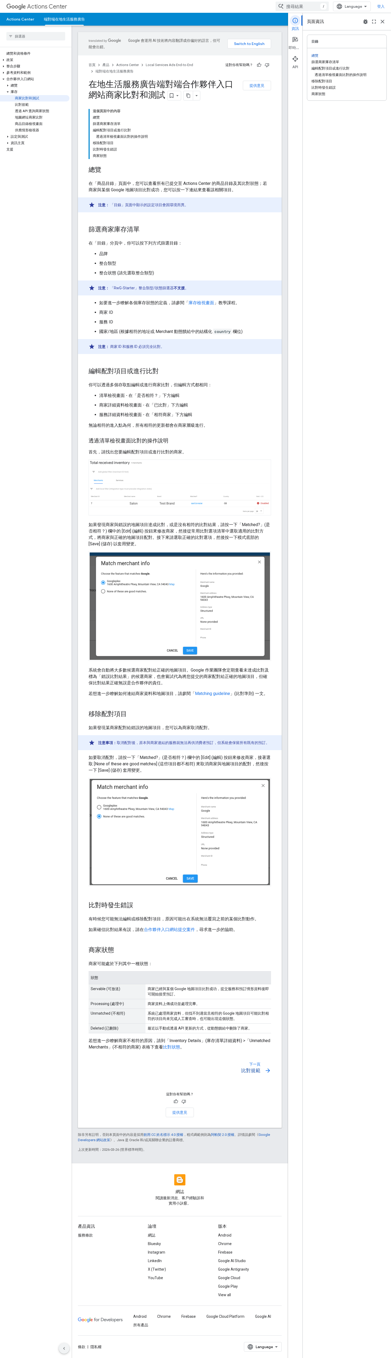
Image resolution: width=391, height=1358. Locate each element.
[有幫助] (259, 65)
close (382, 21)
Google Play (228, 1286)
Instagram (156, 1252)
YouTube (155, 1278)
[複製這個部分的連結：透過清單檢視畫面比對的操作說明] (173, 441)
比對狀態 (171, 1047)
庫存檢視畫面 (201, 302)
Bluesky (154, 1244)
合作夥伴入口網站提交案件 (169, 929)
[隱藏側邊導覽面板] (64, 1348)
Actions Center (47, 6)
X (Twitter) (157, 1269)
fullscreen (374, 21)
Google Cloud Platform (225, 1316)
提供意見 (256, 85)
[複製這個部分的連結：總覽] (106, 170)
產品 (105, 65)
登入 (381, 6)
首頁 (92, 65)
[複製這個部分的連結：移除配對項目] (132, 714)
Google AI (263, 1316)
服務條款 (85, 1235)
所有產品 (140, 1325)
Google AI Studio (232, 1261)
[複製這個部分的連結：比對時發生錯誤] (138, 905)
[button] (34, 60)
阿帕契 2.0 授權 (222, 1135)
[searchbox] (35, 36)
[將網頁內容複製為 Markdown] (188, 95)
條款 (81, 1347)
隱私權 (96, 1347)
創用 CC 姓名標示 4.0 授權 (163, 1135)
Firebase (225, 1252)
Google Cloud (229, 1278)
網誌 (151, 1235)
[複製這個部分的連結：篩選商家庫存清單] (145, 230)
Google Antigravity (233, 1269)
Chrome (225, 1244)
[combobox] (302, 6)
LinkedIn (155, 1261)
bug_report (365, 21)
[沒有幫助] (267, 65)
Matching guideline (212, 693)
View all (224, 1295)
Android (224, 1235)
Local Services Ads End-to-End (169, 65)
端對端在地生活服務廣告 (64, 19)
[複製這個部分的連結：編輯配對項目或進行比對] (164, 371)
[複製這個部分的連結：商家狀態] (119, 950)
